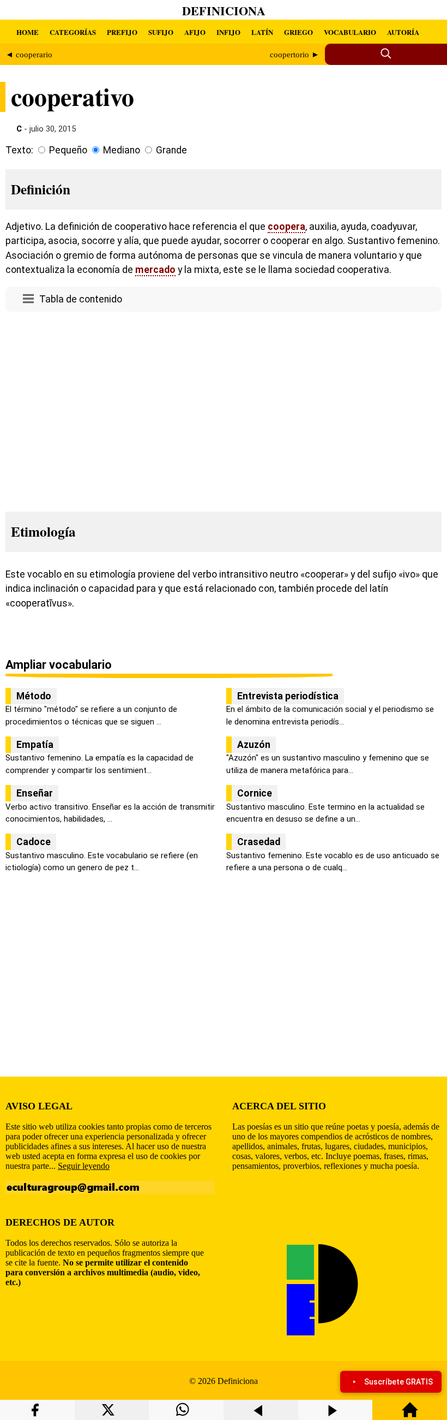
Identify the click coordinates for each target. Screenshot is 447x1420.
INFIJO (228, 32)
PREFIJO (122, 32)
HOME (27, 32)
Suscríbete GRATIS (398, 1381)
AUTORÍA (403, 32)
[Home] (410, 1414)
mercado (155, 269)
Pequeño (68, 150)
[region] (223, 408)
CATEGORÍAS (73, 32)
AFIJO (195, 32)
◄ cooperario (28, 54)
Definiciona (223, 11)
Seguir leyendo (84, 1166)
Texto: (19, 150)
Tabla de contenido (80, 299)
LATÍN (262, 32)
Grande (171, 150)
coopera (286, 226)
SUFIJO (160, 32)
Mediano (121, 150)
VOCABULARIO (350, 32)
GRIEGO (298, 32)
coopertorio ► (294, 54)
